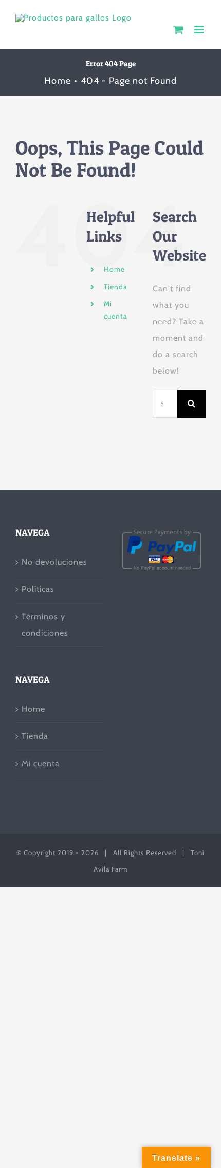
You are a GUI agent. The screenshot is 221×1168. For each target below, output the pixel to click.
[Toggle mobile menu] (200, 29)
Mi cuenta (41, 763)
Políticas (38, 589)
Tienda (115, 286)
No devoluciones (54, 562)
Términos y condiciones (45, 624)
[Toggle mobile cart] (178, 29)
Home (114, 269)
